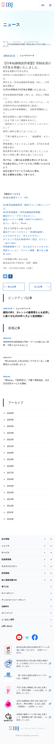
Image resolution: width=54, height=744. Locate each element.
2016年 (10, 479)
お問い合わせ (7, 626)
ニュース (16, 42)
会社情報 (5, 539)
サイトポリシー (8, 593)
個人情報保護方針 (9, 580)
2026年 (10, 413)
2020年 (10, 453)
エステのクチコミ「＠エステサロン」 (22, 236)
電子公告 (5, 587)
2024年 (10, 426)
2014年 (10, 492)
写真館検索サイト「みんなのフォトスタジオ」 (26, 246)
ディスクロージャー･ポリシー (14, 600)
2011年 (10, 512)
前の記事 (12, 287)
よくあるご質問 (8, 620)
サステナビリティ (9, 566)
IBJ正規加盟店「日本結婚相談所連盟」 (22, 212)
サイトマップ (7, 613)
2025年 (10, 419)
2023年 (10, 433)
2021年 (10, 446)
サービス (5, 552)
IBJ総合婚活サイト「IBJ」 (16, 197)
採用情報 (5, 573)
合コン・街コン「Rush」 (16, 223)
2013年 (10, 499)
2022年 (10, 439)
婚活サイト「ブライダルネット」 (20, 216)
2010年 (10, 519)
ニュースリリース (27, 55)
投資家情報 (6, 559)
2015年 (10, 486)
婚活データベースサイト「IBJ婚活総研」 (24, 232)
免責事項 (5, 606)
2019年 (10, 459)
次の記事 (38, 287)
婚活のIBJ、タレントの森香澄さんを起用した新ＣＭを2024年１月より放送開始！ (26, 314)
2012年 (10, 506)
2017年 (10, 472)
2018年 (10, 466)
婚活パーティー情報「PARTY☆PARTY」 (24, 219)
